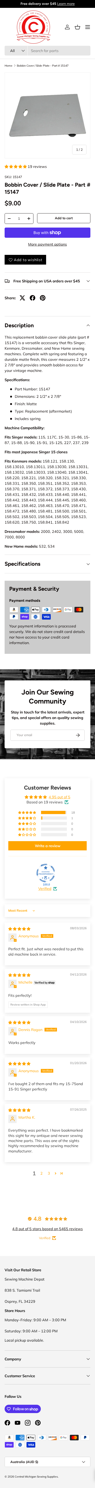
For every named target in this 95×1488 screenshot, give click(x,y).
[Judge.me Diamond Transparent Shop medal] (45, 873)
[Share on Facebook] (32, 298)
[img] (19, 928)
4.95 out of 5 (59, 797)
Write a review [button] (47, 845)
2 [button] (41, 1173)
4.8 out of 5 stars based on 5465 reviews (47, 1228)
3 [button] (49, 1173)
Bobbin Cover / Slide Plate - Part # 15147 (42, 65)
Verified (44, 888)
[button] (77, 27)
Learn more (66, 4)
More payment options (47, 244)
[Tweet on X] (22, 298)
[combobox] (47, 51)
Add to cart (64, 218)
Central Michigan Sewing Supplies (36, 1476)
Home (8, 65)
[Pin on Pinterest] (43, 298)
